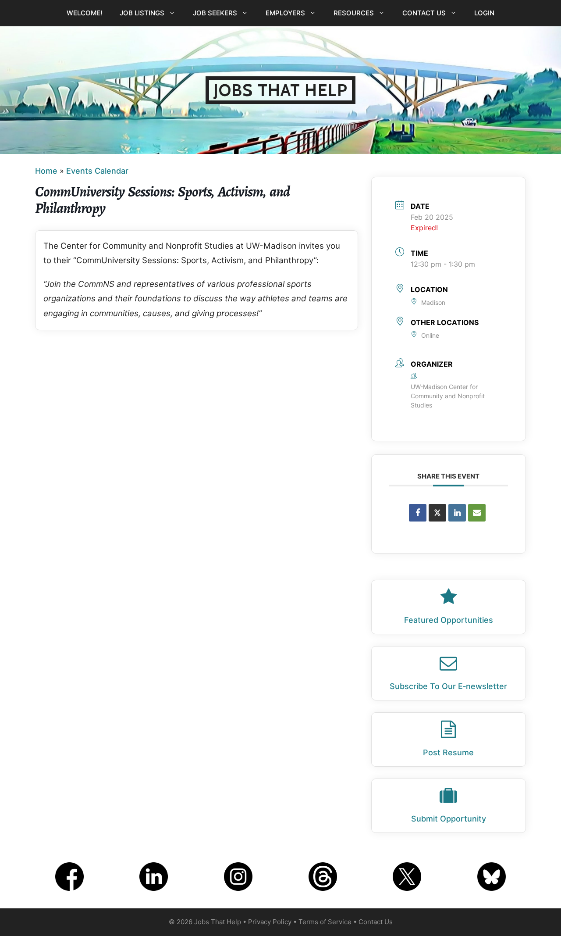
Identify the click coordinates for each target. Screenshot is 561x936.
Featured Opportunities (448, 620)
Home (46, 170)
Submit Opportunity (448, 818)
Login (484, 13)
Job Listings (142, 13)
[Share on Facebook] (417, 513)
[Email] (477, 513)
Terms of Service (325, 922)
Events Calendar (97, 170)
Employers (285, 13)
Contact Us (424, 13)
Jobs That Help (280, 90)
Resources (354, 13)
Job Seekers (215, 13)
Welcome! (84, 13)
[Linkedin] (457, 513)
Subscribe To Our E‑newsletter (448, 686)
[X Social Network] (437, 513)
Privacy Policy (269, 922)
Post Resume (448, 752)
